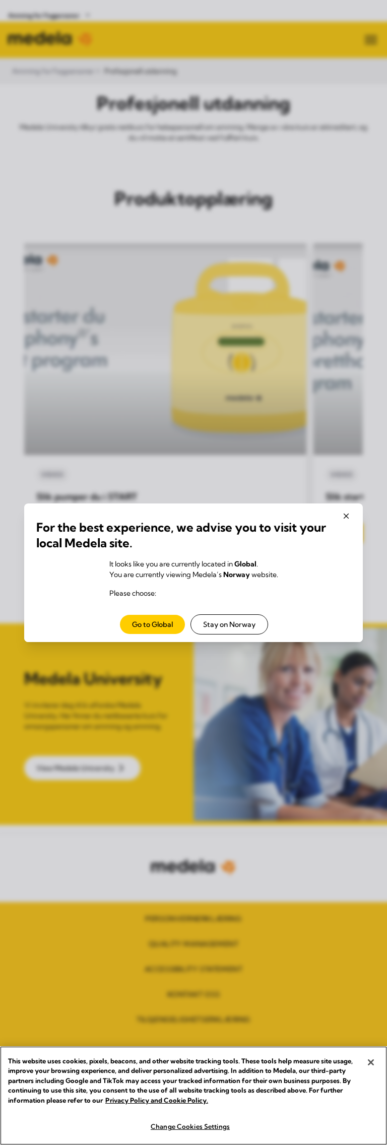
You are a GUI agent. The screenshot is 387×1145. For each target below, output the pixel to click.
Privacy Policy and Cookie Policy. (156, 1100)
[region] (193, 1095)
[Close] (371, 1062)
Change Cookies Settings (190, 1126)
